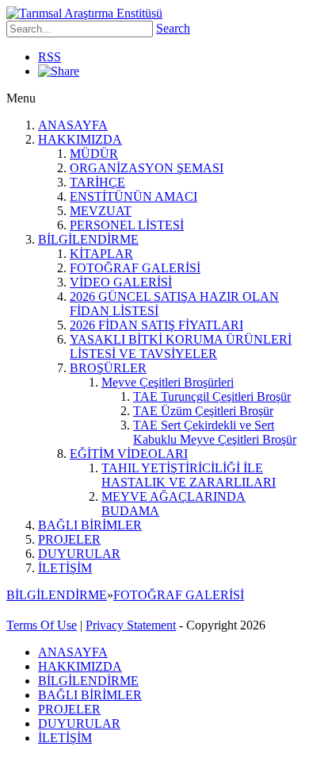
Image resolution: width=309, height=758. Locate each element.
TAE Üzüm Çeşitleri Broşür (203, 410)
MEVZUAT (101, 210)
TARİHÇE (97, 182)
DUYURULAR (79, 553)
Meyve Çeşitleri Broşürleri (167, 382)
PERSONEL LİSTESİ (127, 225)
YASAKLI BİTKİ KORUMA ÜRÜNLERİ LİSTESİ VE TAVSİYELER (181, 346)
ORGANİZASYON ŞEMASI (146, 168)
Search (173, 28)
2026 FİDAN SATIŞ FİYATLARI (156, 325)
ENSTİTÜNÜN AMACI (133, 196)
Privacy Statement (131, 625)
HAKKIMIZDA (80, 139)
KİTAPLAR (101, 253)
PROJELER (69, 539)
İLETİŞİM (65, 568)
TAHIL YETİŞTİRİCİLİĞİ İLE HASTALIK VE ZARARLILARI (188, 475)
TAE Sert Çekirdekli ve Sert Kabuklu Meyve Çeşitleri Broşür (214, 432)
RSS (49, 56)
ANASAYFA (73, 125)
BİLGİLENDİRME (88, 239)
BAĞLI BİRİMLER (90, 525)
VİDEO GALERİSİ (121, 282)
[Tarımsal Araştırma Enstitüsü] (84, 13)
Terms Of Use (41, 625)
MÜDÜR (94, 153)
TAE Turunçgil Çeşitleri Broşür (212, 396)
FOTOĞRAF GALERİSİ (135, 268)
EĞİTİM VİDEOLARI (129, 453)
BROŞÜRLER (108, 368)
